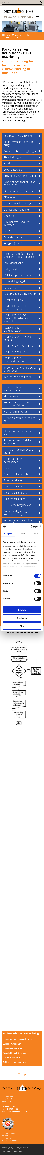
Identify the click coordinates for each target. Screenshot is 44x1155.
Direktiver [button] (9, 215)
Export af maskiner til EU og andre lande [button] (19, 183)
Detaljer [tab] (22, 533)
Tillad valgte (22, 618)
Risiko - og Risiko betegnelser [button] (13, 460)
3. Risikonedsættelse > (13, 1048)
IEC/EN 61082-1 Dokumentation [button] (13, 329)
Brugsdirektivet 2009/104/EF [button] (20, 175)
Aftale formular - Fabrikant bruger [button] (19, 143)
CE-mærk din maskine (21, 35)
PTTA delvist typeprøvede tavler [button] (18, 451)
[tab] (22, 136)
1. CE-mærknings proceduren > (17, 1039)
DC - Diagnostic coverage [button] (18, 203)
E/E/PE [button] (7, 231)
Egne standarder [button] (13, 237)
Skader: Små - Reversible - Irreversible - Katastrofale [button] (18, 522)
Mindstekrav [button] (11, 396)
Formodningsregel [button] (14, 281)
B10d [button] (7, 163)
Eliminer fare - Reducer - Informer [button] (18, 223)
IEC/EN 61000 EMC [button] (14, 352)
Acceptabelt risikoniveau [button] (18, 135)
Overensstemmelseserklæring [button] (20, 419)
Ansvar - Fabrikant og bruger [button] (20, 151)
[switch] (37, 583)
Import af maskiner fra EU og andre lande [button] (20, 369)
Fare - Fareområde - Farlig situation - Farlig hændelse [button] (19, 255)
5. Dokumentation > (12, 1057)
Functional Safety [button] (13, 300)
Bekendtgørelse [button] (13, 169)
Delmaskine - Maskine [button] (16, 209)
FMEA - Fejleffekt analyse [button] (18, 275)
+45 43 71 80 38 (11, 1109)
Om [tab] (36, 533)
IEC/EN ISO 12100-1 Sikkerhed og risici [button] (15, 307)
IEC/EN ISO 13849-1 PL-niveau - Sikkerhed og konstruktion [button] (17, 318)
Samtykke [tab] (8, 533)
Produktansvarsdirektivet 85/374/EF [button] (18, 442)
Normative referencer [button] (16, 411)
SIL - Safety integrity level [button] (18, 505)
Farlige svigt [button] (10, 269)
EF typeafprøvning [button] (14, 243)
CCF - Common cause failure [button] (20, 191)
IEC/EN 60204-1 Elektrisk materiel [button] (18, 338)
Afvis (22, 626)
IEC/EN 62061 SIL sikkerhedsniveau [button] (14, 360)
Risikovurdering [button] (12, 468)
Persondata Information (12, 1151)
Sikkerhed (6, 35)
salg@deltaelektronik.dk (17, 1111)
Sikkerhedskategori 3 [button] (16, 492)
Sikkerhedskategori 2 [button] (16, 486)
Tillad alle (22, 610)
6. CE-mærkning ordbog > (15, 1062)
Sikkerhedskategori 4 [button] (16, 499)
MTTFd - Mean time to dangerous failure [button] (16, 404)
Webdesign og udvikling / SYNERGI (15, 1148)
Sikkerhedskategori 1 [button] (16, 480)
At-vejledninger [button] (12, 157)
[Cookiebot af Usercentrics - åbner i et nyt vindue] (31, 526)
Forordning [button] (10, 287)
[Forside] (18, 13)
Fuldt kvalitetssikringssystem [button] (20, 293)
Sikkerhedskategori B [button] (16, 474)
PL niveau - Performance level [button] (18, 432)
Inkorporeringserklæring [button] (17, 377)
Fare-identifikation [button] (14, 263)
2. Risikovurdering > (12, 1043)
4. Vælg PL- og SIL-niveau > (15, 1053)
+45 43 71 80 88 (11, 1106)
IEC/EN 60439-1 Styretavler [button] (19, 346)
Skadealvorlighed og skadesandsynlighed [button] (15, 512)
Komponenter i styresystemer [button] (12, 388)
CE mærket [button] (10, 197)
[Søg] (41, 2)
